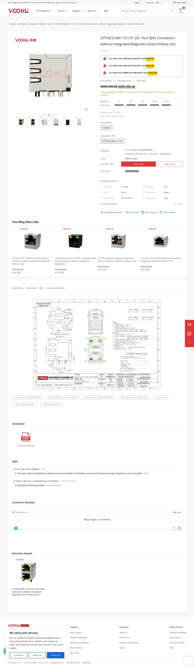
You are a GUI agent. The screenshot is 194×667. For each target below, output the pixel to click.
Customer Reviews (55, 288)
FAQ (172, 647)
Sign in (137, 2)
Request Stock (124, 80)
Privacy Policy (57, 662)
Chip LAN (160, 397)
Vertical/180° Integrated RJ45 (98, 397)
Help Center (75, 632)
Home (12, 24)
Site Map (86, 662)
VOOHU (106, 127)
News (122, 647)
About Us (123, 632)
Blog (106, 10)
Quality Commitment (129, 642)
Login (179, 512)
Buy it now (138, 164)
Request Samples (178, 632)
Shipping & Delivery (79, 642)
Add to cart (170, 164)
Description (17, 288)
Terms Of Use (72, 662)
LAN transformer (51, 404)
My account (175, 637)
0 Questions (106, 80)
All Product (22, 24)
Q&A (41, 288)
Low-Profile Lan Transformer (62, 397)
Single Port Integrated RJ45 (27, 397)
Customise (19, 655)
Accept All (55, 655)
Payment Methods (78, 637)
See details (165, 153)
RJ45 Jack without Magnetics (134, 397)
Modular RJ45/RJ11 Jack (41, 24)
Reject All (37, 655)
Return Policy (76, 647)
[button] (43, 114)
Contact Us (124, 637)
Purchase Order (177, 642)
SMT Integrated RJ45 (24, 404)
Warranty (74, 653)
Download (31, 288)
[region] (37, 644)
